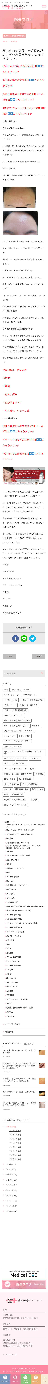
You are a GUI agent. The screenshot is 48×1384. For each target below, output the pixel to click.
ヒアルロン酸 (19, 764)
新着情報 (9, 1032)
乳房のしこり (11, 978)
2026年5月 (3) (15, 1143)
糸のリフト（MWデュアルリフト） (19, 911)
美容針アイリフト (12, 860)
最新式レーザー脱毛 (13, 936)
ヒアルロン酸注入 (12, 877)
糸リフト (8, 789)
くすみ (7, 700)
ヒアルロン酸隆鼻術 (13, 965)
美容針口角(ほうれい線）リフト (17, 843)
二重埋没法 (10, 970)
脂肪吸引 (9, 851)
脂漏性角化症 (17, 794)
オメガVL (36, 726)
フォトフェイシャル (12, 769)
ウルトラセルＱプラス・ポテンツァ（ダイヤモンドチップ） (25, 825)
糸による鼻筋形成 (30, 784)
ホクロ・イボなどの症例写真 (14, 36)
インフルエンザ (12, 902)
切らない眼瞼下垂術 (13, 957)
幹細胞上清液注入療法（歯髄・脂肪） (20, 1008)
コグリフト (29, 731)
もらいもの (10, 898)
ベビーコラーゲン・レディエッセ (18, 856)
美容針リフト (37, 789)
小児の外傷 (10, 940)
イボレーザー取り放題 (28, 705)
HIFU (26, 690)
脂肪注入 (9, 1012)
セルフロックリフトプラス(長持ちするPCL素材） (23, 752)
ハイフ (7, 764)
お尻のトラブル (12, 982)
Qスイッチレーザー (12, 695)
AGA (6, 690)
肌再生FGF (10, 995)
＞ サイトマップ (10, 1355)
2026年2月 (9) (15, 1155)
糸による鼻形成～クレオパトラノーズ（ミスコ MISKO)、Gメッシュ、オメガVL (24, 847)
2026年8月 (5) (15, 1131)
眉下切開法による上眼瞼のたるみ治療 (20, 834)
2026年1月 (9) (15, 1159)
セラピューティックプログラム (17, 741)
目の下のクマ (9, 779)
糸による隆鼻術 (25, 779)
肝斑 (6, 794)
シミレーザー (9, 736)
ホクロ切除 (14, 41)
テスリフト (21, 758)
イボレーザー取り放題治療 (15, 710)
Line (24, 638)
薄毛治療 (34, 800)
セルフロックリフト (12, 746)
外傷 (8, 873)
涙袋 (8, 944)
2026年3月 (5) (15, 1151)
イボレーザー (9, 705)
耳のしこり (10, 881)
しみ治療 (9, 991)
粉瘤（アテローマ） (13, 961)
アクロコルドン (36, 700)
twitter (32, 638)
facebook (15, 638)
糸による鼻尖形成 (11, 784)
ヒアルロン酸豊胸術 (13, 915)
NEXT (39, 656)
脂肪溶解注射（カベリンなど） (17, 885)
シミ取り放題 (24, 736)
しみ (15, 700)
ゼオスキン (8, 758)
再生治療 (39, 774)
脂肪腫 (8, 864)
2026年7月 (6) (15, 1135)
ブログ (8, 1003)
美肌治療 (9, 838)
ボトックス (10, 894)
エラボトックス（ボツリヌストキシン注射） (22, 923)
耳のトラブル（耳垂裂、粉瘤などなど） (20, 830)
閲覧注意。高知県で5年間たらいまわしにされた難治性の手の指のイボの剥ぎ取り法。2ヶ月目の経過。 (20, 1065)
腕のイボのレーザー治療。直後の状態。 (19, 1092)
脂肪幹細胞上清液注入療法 (15, 800)
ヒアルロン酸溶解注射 (14, 927)
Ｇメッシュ (21, 805)
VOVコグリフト (30, 695)
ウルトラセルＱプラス (13, 715)
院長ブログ (10, 822)
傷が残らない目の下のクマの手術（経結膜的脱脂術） (25, 906)
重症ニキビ (8, 805)
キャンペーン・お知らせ (15, 932)
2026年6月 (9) (15, 1139)
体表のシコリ (11, 889)
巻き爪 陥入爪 (12, 987)
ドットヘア (34, 758)
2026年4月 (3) (15, 1147)
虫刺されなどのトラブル (15, 868)
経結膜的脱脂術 (21, 789)
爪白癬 (8, 974)
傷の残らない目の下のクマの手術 (18, 774)
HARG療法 (16, 690)
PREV (9, 656)
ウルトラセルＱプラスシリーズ (17, 721)
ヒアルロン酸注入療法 (14, 919)
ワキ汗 (8, 949)
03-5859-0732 (9, 1340)
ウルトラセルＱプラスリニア (16, 726)
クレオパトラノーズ (12, 731)
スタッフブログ (12, 1024)
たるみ (23, 700)
